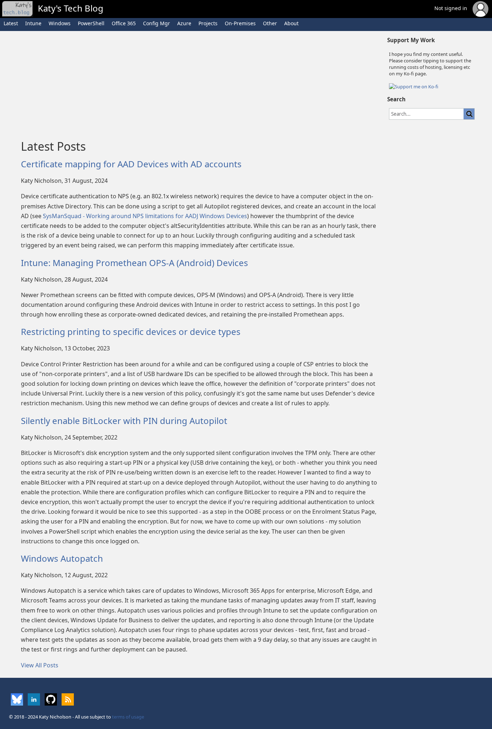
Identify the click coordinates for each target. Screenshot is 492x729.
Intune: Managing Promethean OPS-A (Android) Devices (134, 263)
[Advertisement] (199, 83)
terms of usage (128, 716)
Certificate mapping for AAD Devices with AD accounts (131, 164)
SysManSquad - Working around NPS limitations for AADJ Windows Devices (145, 216)
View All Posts (39, 665)
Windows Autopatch (62, 558)
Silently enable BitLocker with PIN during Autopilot (124, 421)
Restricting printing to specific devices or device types (131, 331)
